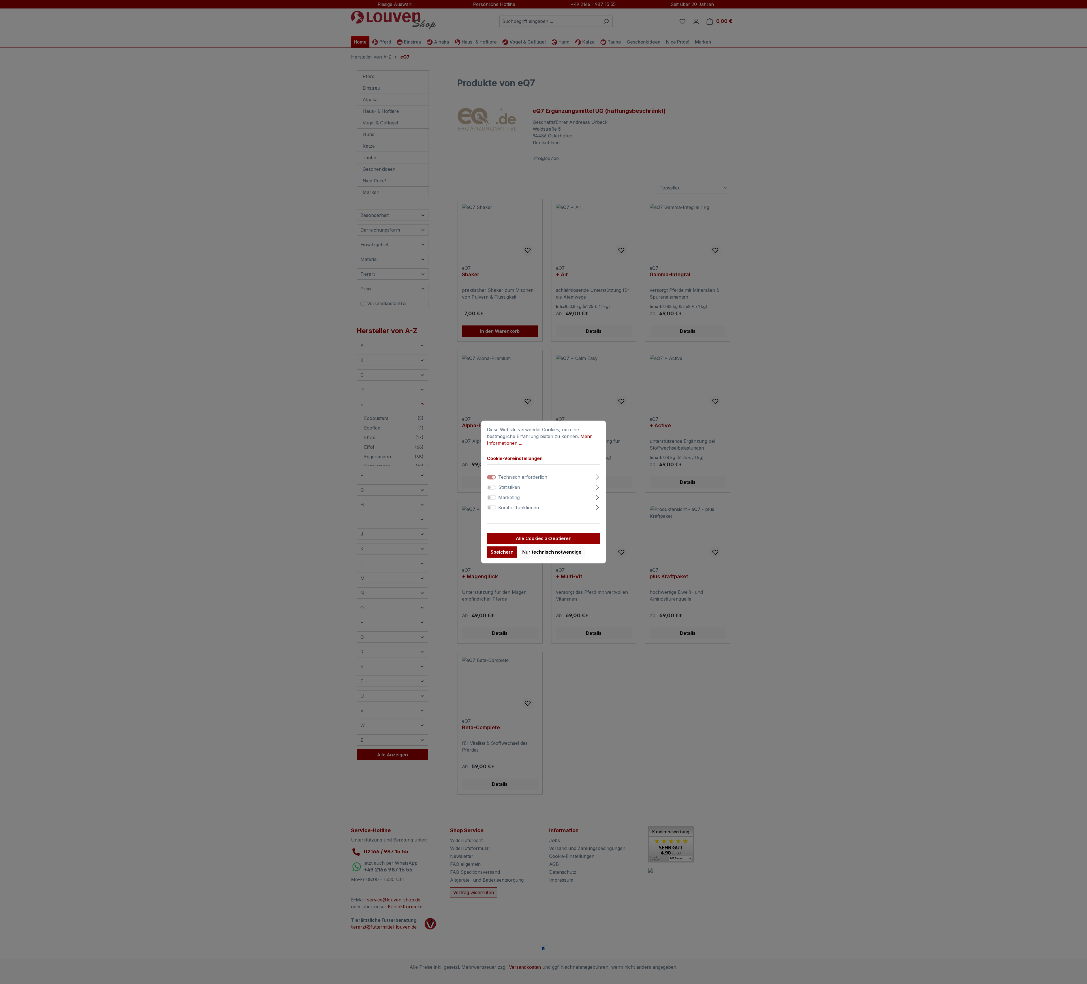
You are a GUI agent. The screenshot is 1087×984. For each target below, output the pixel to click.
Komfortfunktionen (518, 508)
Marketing (509, 497)
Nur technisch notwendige (551, 552)
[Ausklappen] (597, 476)
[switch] (491, 487)
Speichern (502, 552)
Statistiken (509, 487)
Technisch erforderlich (522, 477)
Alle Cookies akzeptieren (544, 538)
